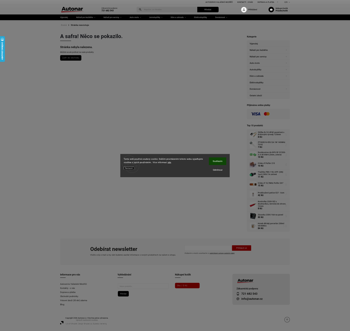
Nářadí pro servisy (258, 56)
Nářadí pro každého (259, 50)
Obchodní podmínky (69, 296)
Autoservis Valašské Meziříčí (219, 2)
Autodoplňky (255, 69)
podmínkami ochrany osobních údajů (222, 253)
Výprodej (254, 43)
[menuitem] (66, 17)
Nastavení (129, 168)
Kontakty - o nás (245, 2)
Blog (62, 304)
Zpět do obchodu (70, 58)
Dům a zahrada (256, 76)
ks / (182, 285)
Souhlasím (217, 161)
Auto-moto (255, 63)
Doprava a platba (266, 2)
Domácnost (255, 89)
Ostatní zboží (256, 95)
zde (169, 162)
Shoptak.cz (88, 324)
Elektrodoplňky (256, 82)
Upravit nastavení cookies (87, 320)
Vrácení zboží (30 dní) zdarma (73, 300)
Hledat (207, 9)
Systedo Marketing (100, 324)
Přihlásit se (241, 248)
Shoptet (74, 324)
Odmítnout (217, 170)
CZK (286, 2)
